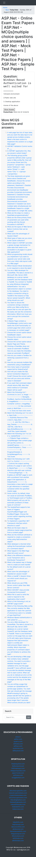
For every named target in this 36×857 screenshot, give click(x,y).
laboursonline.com (18, 827)
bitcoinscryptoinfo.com (18, 791)
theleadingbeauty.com (18, 802)
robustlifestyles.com (18, 804)
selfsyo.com (18, 746)
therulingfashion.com (18, 800)
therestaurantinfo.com (18, 831)
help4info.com (18, 822)
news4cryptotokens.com (18, 793)
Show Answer (9, 109)
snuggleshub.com (18, 777)
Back (7, 10)
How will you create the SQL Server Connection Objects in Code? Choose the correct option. (19, 374)
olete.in (18, 737)
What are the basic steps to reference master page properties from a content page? (19, 530)
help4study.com (18, 824)
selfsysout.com (18, 751)
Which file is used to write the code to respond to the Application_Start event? (18, 597)
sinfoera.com (18, 744)
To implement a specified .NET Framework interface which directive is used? (18, 523)
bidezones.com (18, 809)
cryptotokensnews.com (18, 795)
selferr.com (18, 739)
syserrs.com (18, 741)
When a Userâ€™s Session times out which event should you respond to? (19, 578)
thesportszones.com (18, 771)
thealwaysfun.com (18, 764)
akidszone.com (18, 829)
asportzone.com (18, 773)
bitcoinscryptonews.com (18, 797)
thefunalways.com (18, 768)
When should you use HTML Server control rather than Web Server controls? (18, 585)
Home (5, 7)
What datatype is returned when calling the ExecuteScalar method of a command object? (19, 546)
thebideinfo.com (18, 807)
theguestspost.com (18, 834)
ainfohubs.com (18, 838)
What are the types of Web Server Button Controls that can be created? (19, 229)
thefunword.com (18, 766)
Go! (28, 717)
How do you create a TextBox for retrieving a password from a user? (19, 357)
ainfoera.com (18, 775)
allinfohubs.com (18, 840)
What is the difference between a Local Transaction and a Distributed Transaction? (19, 557)
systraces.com (18, 748)
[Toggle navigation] (4, 3)
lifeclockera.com (18, 836)
